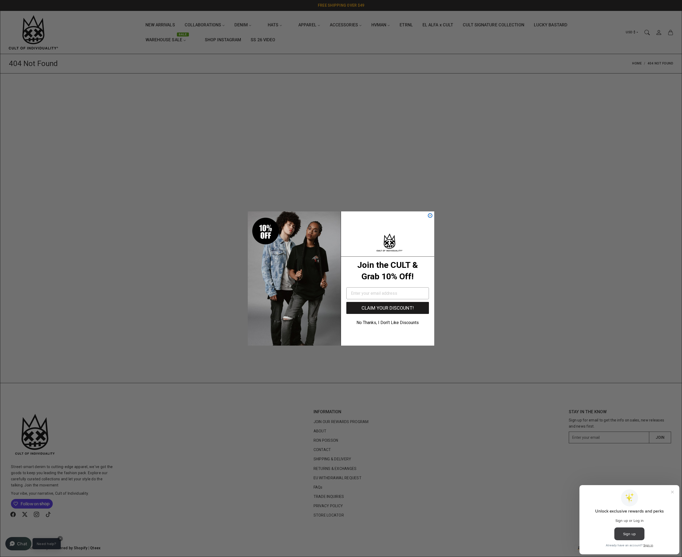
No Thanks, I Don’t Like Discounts (387, 322)
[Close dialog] (430, 216)
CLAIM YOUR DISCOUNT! (388, 308)
